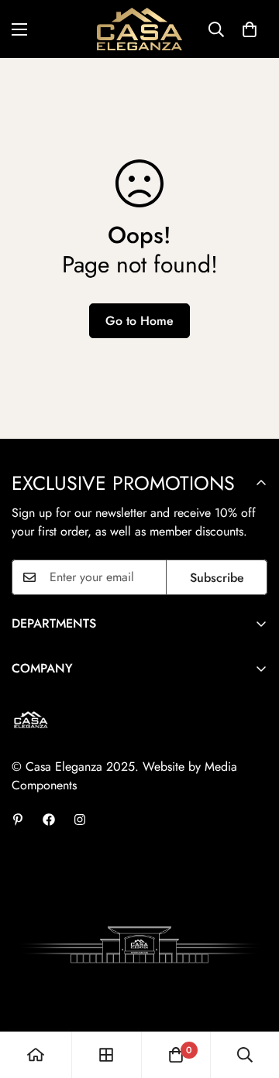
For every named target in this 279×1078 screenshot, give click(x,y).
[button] (249, 29)
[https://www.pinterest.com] (18, 819)
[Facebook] (49, 819)
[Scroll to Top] (251, 995)
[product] (35, 1054)
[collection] (106, 1055)
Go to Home (139, 321)
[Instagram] (80, 819)
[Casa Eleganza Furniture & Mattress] (139, 29)
